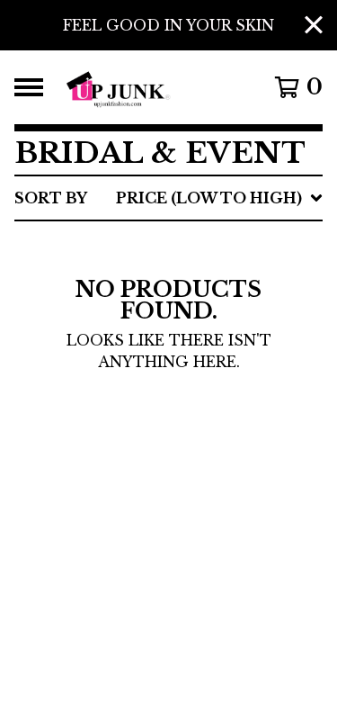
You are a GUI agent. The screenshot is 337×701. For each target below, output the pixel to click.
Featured (126, 245)
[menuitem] (168, 198)
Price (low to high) (173, 446)
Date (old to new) (165, 418)
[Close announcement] (314, 25)
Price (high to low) (173, 475)
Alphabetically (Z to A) (192, 360)
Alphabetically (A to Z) (192, 331)
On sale (116, 274)
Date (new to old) (165, 389)
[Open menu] (28, 87)
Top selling (137, 302)
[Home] (151, 87)
